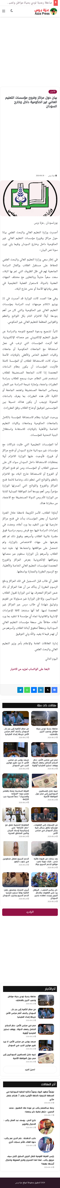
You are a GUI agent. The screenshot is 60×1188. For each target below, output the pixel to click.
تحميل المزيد (30, 1069)
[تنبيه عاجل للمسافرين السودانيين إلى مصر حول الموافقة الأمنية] (44, 780)
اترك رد (30, 912)
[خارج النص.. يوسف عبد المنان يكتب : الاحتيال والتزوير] (46, 1127)
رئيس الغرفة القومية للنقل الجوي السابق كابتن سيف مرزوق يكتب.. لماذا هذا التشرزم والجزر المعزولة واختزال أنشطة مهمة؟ (30, 1160)
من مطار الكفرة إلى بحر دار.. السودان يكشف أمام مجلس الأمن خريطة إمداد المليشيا (16, 731)
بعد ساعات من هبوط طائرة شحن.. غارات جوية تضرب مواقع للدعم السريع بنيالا (46, 861)
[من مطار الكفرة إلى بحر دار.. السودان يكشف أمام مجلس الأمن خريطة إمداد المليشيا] (15, 718)
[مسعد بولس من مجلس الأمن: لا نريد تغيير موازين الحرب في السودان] (15, 749)
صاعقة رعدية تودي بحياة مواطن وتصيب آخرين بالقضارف (47, 731)
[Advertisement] (30, 50)
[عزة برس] (46, 11)
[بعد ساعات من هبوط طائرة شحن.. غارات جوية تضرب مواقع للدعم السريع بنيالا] (44, 848)
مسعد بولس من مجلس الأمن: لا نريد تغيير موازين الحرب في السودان (17, 762)
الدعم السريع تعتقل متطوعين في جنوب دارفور (16, 860)
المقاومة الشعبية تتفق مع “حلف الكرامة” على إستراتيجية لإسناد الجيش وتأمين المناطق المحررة (17, 829)
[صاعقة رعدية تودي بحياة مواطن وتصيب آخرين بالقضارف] (44, 718)
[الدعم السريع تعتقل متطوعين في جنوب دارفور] (15, 848)
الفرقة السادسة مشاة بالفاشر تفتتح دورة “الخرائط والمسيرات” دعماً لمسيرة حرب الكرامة (16, 795)
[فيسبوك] (54, 690)
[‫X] (48, 690)
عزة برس (51, 175)
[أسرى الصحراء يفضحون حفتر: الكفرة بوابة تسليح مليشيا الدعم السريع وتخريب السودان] (15, 879)
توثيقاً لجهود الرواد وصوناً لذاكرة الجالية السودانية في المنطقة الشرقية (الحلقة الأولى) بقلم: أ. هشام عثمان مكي (30, 1095)
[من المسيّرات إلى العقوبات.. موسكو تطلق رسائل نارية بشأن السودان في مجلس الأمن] (44, 814)
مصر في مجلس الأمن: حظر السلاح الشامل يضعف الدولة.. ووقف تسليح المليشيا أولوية (44, 762)
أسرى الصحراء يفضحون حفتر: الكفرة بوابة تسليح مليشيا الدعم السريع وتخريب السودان (16, 892)
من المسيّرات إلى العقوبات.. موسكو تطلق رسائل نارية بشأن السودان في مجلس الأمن (45, 829)
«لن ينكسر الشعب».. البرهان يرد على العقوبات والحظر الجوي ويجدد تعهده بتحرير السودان (45, 894)
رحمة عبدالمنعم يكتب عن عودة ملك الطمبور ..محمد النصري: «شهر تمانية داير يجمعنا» (31, 1110)
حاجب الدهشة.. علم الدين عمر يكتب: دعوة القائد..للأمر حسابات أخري (20, 1140)
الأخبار (52, 91)
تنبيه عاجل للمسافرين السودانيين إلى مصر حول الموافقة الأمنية (47, 793)
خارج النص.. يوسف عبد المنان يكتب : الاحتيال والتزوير (19, 1122)
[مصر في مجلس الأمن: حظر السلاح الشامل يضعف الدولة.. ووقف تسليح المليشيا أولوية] (44, 749)
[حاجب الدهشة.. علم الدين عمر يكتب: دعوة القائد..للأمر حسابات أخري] (46, 1145)
